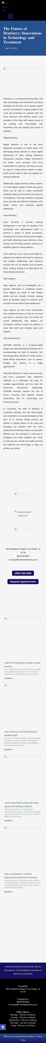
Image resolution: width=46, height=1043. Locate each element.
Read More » (8, 678)
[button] (10, 16)
